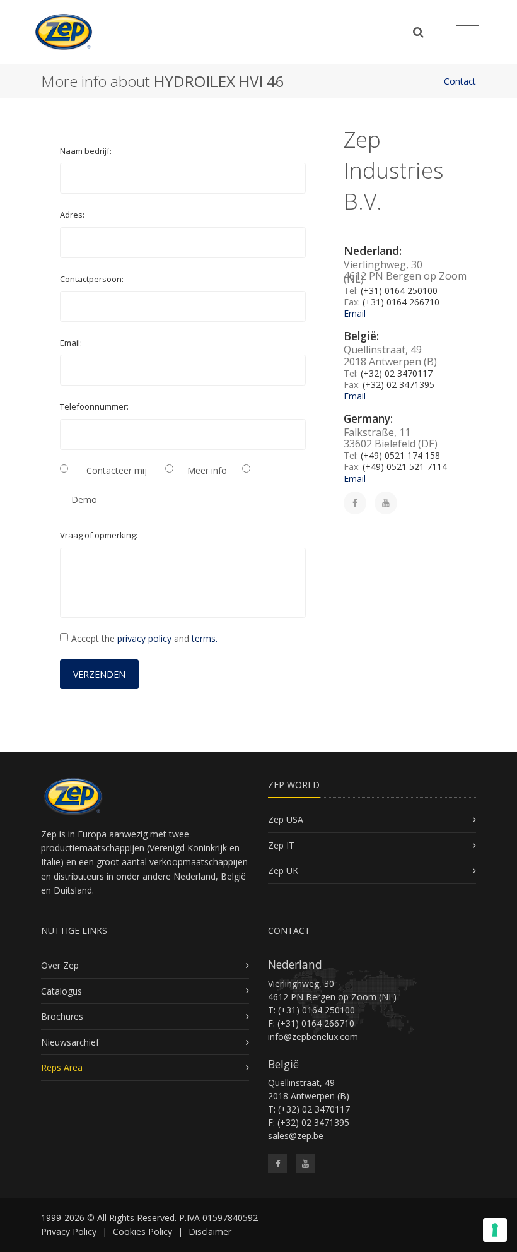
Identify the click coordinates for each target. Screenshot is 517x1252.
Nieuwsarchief (70, 1042)
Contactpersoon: (92, 279)
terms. (205, 638)
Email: (71, 342)
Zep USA (285, 819)
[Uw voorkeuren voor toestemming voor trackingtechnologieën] (495, 1230)
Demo (84, 499)
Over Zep (60, 965)
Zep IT (281, 845)
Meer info (207, 470)
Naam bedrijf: (86, 150)
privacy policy (144, 638)
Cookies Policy (142, 1231)
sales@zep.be (295, 1136)
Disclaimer (210, 1231)
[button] (99, 674)
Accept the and (144, 638)
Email (355, 313)
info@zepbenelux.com (313, 1036)
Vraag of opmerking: (98, 535)
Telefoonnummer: (94, 406)
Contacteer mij (116, 470)
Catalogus (61, 991)
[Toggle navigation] (467, 32)
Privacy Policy (68, 1231)
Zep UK (283, 871)
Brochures (62, 1016)
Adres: (72, 214)
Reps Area (62, 1067)
